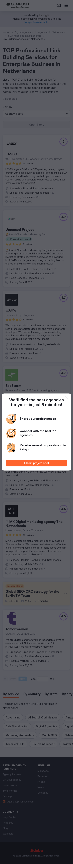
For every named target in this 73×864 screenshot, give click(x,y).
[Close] (67, 397)
